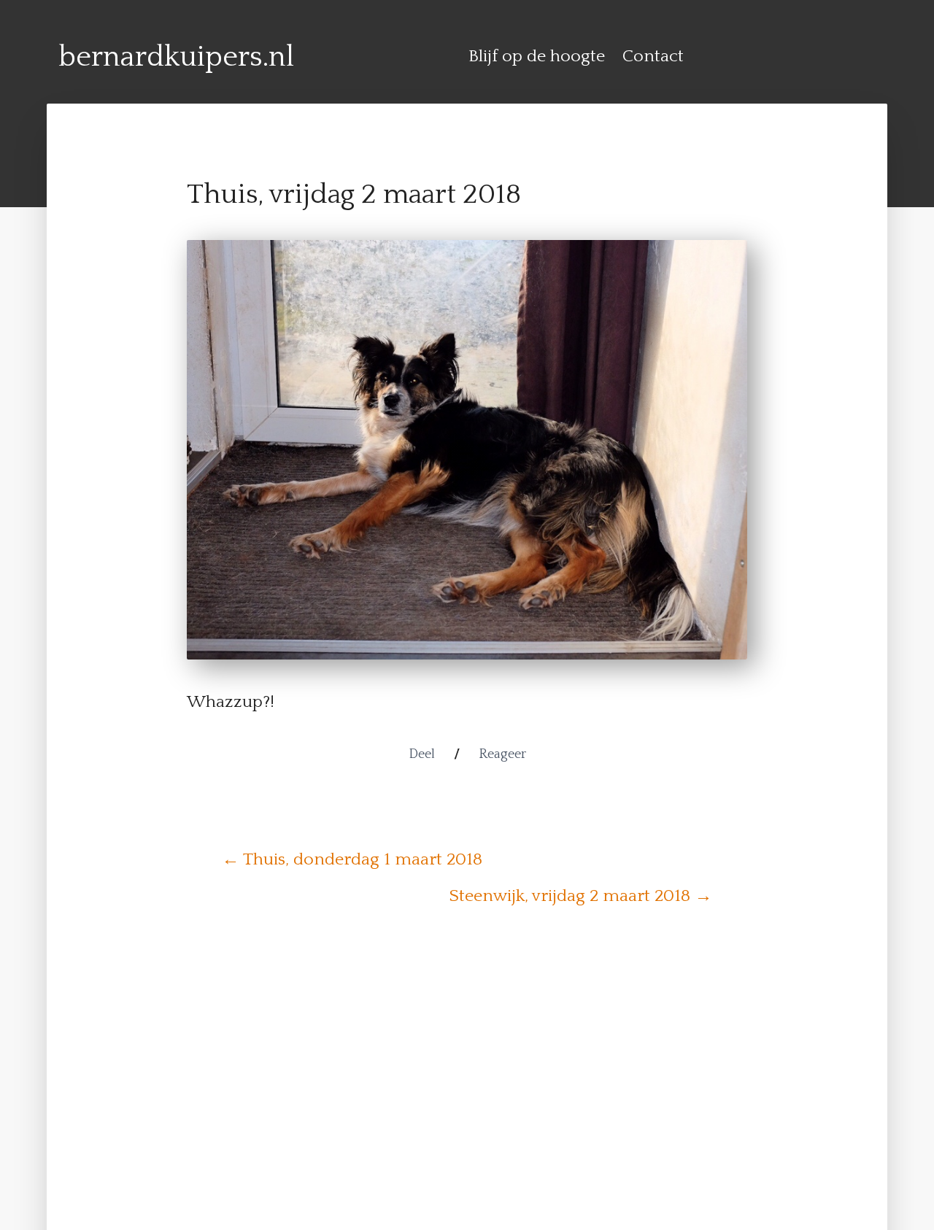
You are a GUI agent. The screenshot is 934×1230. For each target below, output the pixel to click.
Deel (422, 754)
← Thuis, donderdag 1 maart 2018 (352, 859)
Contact (653, 56)
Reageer (502, 754)
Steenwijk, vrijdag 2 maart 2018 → (580, 895)
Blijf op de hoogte (536, 56)
